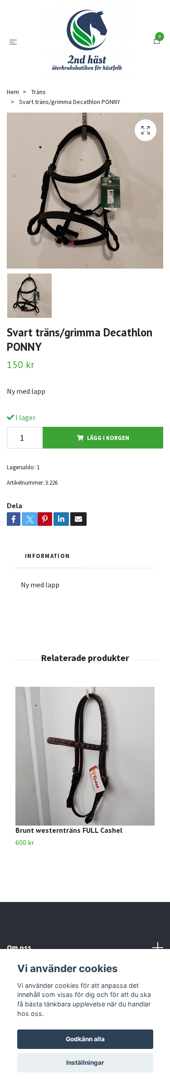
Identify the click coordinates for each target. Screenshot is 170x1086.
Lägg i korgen (108, 482)
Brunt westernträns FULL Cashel (68, 874)
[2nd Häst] (94, 58)
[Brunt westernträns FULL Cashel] (85, 800)
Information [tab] (47, 600)
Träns (38, 136)
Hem (13, 136)
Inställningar (85, 1062)
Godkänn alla (85, 1039)
